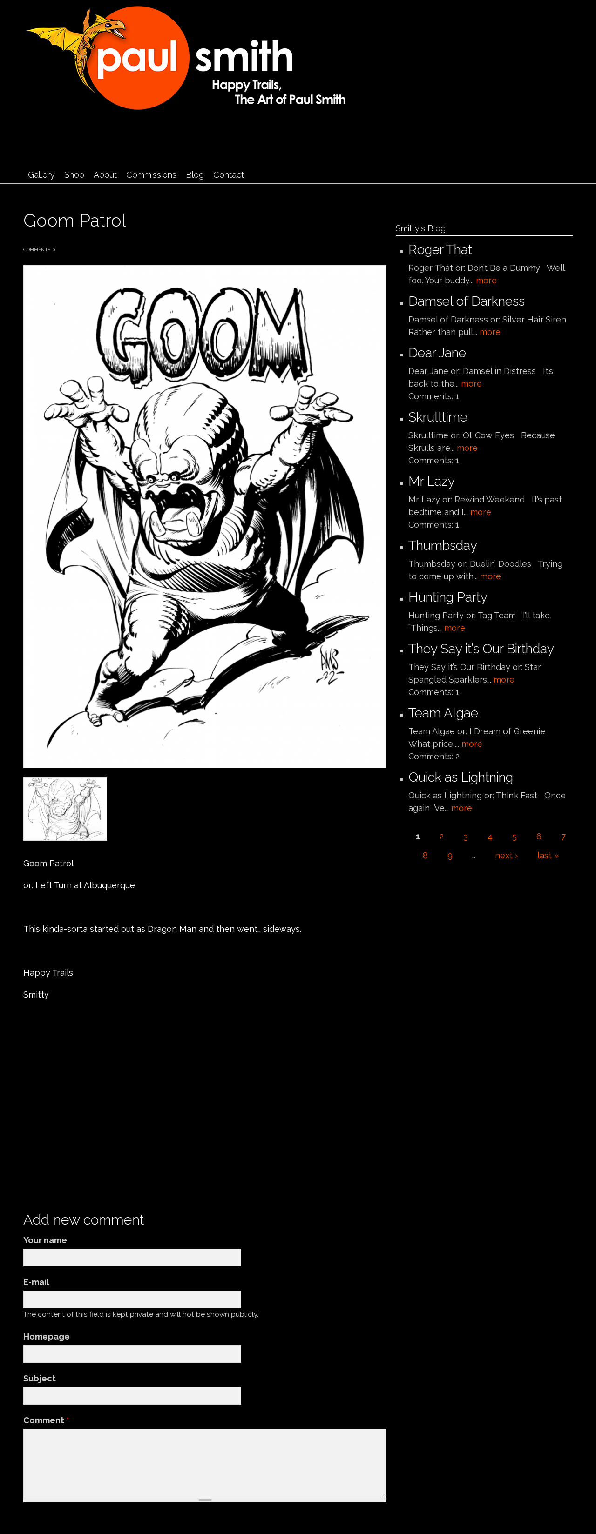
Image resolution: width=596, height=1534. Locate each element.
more (486, 280)
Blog (195, 175)
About (105, 175)
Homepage (46, 1336)
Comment (46, 1420)
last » (548, 855)
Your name (45, 1240)
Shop (74, 175)
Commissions (151, 175)
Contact (228, 175)
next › (506, 855)
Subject (39, 1378)
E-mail (36, 1282)
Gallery (41, 175)
